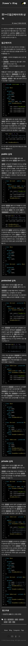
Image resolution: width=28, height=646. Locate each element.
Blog (10, 630)
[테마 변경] (23, 3)
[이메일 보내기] (12, 636)
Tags (22, 630)
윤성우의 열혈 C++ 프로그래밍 (12, 614)
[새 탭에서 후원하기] (16, 636)
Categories (16, 630)
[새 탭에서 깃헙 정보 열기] (9, 636)
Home (6, 630)
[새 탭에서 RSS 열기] (19, 636)
